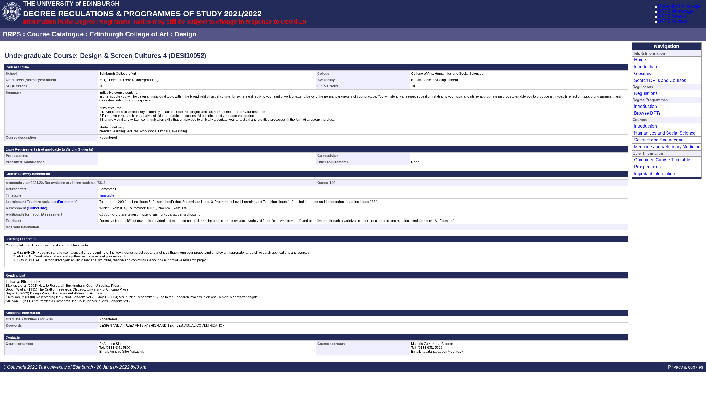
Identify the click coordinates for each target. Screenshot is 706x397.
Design (186, 34)
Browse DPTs (647, 113)
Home (640, 59)
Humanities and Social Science (665, 133)
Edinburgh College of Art (129, 34)
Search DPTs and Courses (660, 80)
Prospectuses (647, 166)
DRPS (12, 34)
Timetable (106, 195)
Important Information (654, 173)
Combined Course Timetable (662, 159)
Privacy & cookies (685, 367)
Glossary (642, 73)
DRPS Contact (672, 21)
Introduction (645, 66)
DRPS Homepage (676, 11)
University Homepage (679, 6)
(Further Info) (67, 202)
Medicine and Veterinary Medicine (667, 146)
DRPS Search (672, 16)
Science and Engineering (659, 140)
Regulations (646, 93)
